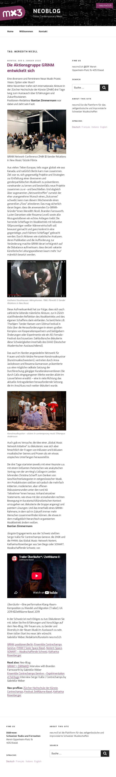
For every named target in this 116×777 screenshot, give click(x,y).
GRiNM (10, 644)
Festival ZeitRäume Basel (38, 691)
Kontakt (43, 31)
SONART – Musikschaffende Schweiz (27, 651)
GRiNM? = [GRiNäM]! (18, 666)
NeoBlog (47, 11)
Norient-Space (54, 648)
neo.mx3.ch (104, 5)
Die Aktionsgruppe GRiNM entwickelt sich (30, 67)
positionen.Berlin (24, 644)
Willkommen (26, 31)
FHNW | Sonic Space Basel (31, 648)
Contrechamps (15, 691)
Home (10, 31)
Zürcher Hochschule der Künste (40, 688)
